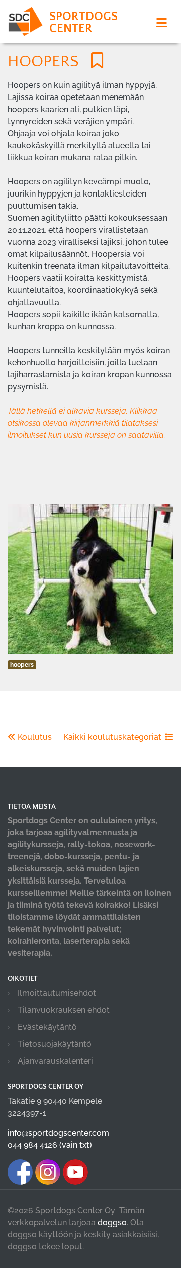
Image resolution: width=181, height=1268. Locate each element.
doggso (112, 1222)
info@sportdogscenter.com (58, 1133)
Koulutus (34, 737)
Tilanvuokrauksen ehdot (64, 1010)
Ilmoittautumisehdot (57, 993)
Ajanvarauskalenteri (55, 1061)
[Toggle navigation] (161, 23)
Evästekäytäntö (47, 1027)
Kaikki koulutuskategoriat (112, 737)
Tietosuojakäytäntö (55, 1044)
